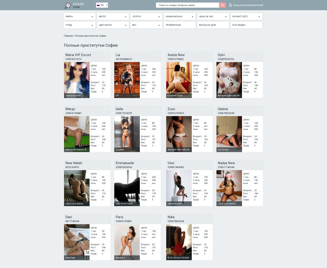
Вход (248, 5)
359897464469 (176, 167)
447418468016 (124, 59)
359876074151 (73, 59)
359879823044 (226, 113)
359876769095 (176, 113)
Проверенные (173, 25)
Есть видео (238, 25)
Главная (68, 35)
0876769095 (72, 167)
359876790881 (176, 59)
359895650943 (124, 167)
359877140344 (226, 167)
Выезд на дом (207, 25)
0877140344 (72, 221)
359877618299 (124, 113)
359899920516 (226, 59)
